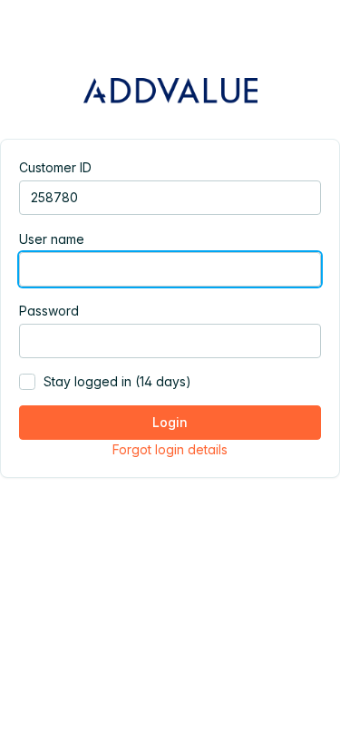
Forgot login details (170, 449)
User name (51, 239)
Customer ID (55, 167)
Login (170, 422)
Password (49, 310)
